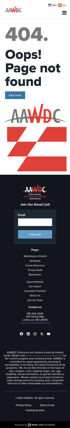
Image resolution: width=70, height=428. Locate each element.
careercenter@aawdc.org (35, 323)
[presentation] (21, 334)
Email (21, 215)
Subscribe (35, 234)
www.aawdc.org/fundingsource (44, 355)
